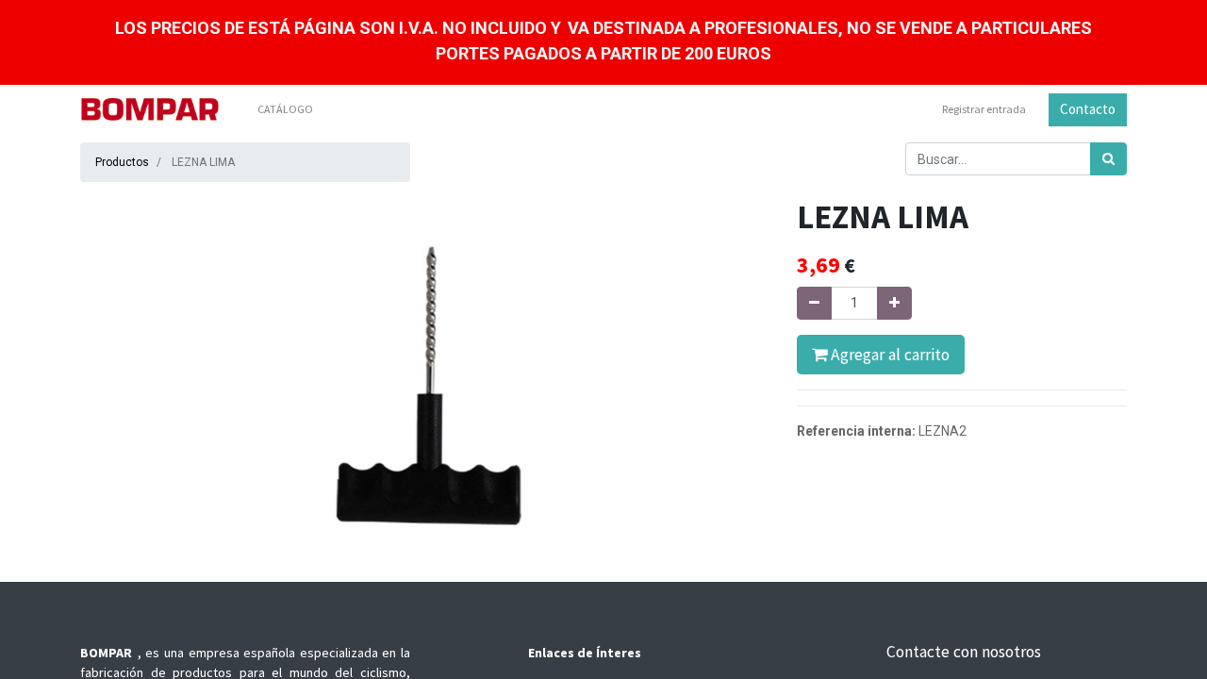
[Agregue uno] (894, 303)
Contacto (1088, 109)
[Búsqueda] (1108, 158)
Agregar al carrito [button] (888, 354)
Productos (122, 162)
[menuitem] (285, 109)
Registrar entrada (984, 109)
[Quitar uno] (814, 303)
